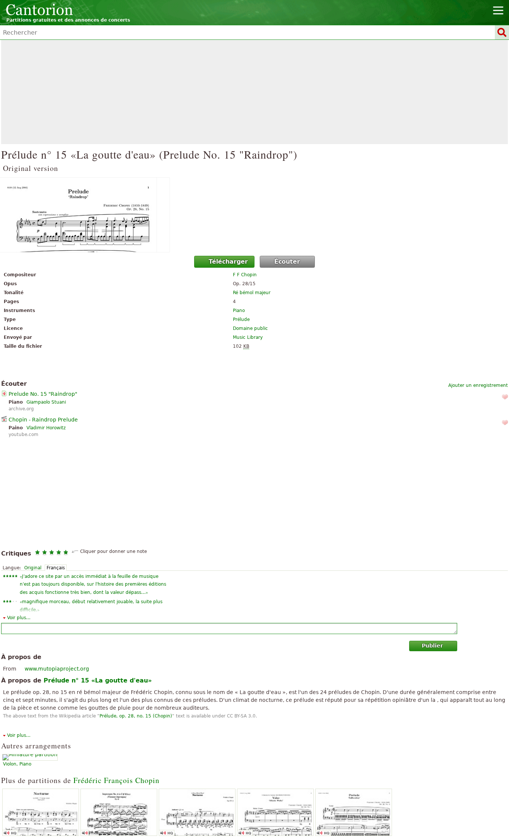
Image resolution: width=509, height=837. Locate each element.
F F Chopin (245, 274)
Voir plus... (19, 617)
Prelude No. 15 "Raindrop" (43, 394)
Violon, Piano (17, 764)
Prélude (241, 319)
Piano (239, 310)
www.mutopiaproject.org (57, 669)
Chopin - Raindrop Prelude (43, 420)
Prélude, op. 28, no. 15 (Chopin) (135, 716)
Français (56, 567)
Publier (432, 646)
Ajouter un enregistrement (478, 385)
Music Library (248, 337)
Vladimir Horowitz (46, 427)
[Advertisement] (254, 92)
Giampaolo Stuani (46, 402)
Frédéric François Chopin (116, 780)
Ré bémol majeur (252, 292)
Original (32, 567)
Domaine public (250, 328)
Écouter (287, 261)
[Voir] (254, 215)
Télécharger (228, 261)
